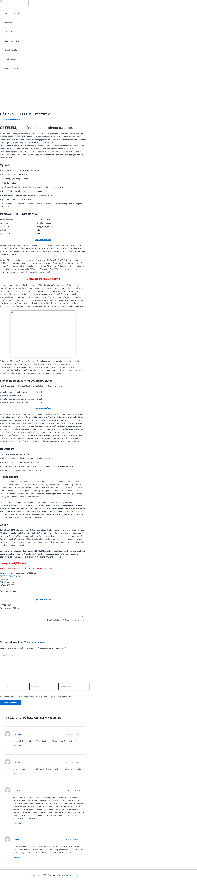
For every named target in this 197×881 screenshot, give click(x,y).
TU (77, 441)
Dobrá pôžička (11, 50)
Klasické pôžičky (12, 41)
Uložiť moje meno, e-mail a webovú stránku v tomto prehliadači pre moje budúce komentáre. (38, 697)
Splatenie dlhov (11, 68)
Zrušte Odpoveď (37, 642)
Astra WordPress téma (68, 875)
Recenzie (8, 22)
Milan (27, 642)
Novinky (8, 32)
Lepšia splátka (11, 59)
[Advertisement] (98, 92)
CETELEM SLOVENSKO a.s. (11, 576)
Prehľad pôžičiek (12, 13)
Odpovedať (18, 746)
